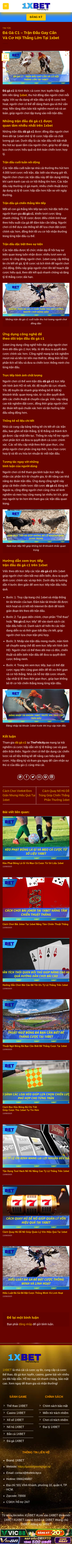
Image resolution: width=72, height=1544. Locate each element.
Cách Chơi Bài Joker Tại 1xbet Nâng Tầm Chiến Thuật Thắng (35, 924)
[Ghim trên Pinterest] (45, 777)
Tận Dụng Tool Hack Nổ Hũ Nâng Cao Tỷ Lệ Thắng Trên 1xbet (36, 1171)
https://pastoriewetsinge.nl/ (34, 1466)
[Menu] (6, 6)
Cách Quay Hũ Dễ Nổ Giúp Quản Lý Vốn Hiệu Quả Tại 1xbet (35, 1232)
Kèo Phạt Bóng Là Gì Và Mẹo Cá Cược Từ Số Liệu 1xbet (33, 863)
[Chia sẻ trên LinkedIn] (52, 777)
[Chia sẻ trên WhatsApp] (20, 777)
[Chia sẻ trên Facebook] (26, 777)
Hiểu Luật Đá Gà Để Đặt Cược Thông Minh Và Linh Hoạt (33, 1293)
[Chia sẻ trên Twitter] (33, 777)
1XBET (7, 1369)
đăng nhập (25, 1324)
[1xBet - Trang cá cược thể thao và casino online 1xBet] (36, 6)
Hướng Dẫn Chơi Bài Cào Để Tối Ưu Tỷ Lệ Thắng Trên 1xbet (35, 985)
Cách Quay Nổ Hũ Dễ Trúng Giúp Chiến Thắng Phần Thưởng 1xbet (54, 795)
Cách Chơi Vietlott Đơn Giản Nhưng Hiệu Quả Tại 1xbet (19, 795)
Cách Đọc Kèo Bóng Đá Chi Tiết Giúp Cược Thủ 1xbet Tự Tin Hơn (21, 1108)
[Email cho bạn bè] (39, 777)
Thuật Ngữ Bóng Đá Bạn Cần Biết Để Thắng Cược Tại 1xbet (35, 1046)
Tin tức (7, 28)
